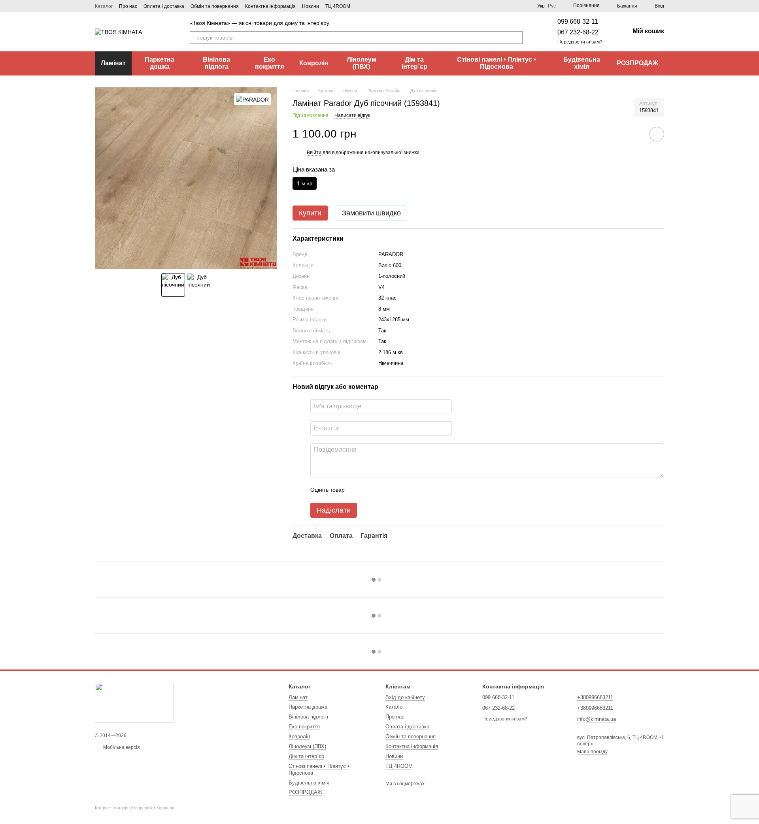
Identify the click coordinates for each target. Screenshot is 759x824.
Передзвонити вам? (579, 42)
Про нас (128, 6)
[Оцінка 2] (370, 490)
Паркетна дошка (159, 63)
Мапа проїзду (592, 751)
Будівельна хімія (581, 63)
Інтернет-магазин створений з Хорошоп (134, 807)
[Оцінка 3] (383, 490)
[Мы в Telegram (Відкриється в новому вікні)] (380, 6)
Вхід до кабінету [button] (405, 697)
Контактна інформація (270, 6)
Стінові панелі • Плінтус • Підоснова (496, 63)
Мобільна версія (121, 747)
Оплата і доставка (163, 6)
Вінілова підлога (216, 63)
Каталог (104, 6)
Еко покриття (269, 63)
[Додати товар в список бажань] (656, 134)
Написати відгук (352, 115)
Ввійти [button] (314, 152)
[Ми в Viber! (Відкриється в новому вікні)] (371, 6)
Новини (310, 6)
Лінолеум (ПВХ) (361, 63)
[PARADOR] (252, 99)
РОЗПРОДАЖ (637, 63)
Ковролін (314, 63)
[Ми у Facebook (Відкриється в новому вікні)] (361, 6)
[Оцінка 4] (395, 490)
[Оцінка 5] (408, 490)
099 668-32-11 (577, 21)
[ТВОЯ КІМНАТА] (134, 702)
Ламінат (113, 63)
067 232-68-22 (578, 32)
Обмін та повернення (215, 6)
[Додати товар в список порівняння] (634, 134)
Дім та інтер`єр (414, 63)
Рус (552, 6)
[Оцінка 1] (357, 490)
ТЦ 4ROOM (337, 6)
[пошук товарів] (516, 37)
